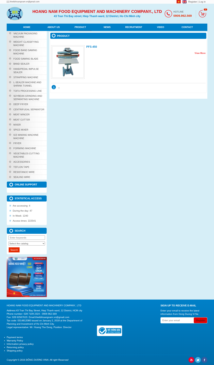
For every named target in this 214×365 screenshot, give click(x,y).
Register (193, 1)
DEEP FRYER (20, 104)
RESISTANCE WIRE (24, 172)
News (107, 27)
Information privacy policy (20, 344)
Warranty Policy (15, 340)
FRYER (17, 143)
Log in (202, 1)
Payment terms (15, 337)
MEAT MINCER (21, 114)
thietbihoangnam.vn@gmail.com (24, 2)
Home (26, 27)
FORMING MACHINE (24, 148)
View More (200, 53)
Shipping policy (15, 350)
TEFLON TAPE (21, 167)
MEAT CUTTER (21, 119)
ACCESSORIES (21, 161)
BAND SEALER (21, 63)
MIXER (17, 124)
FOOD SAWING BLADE (25, 58)
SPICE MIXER (20, 129)
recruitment (133, 27)
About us (53, 27)
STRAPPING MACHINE (25, 77)
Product (80, 27)
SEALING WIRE (21, 177)
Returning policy (15, 347)
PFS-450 (91, 46)
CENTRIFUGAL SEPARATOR (28, 109)
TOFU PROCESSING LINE (27, 91)
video (160, 27)
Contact (187, 27)
